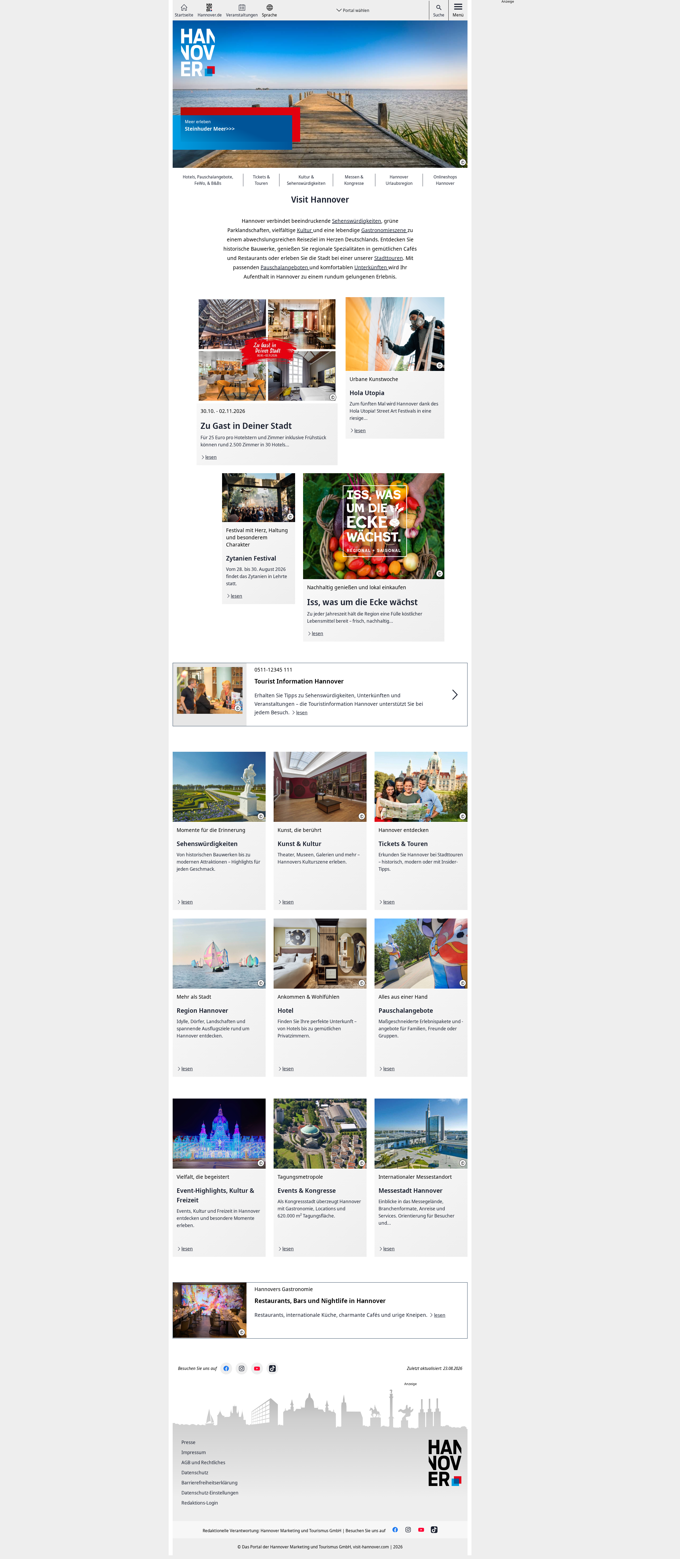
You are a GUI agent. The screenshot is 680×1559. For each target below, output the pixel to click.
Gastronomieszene (384, 230)
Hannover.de (210, 14)
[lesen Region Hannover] (219, 998)
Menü (458, 15)
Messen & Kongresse (354, 180)
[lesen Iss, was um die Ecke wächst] (373, 557)
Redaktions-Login (199, 1502)
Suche (438, 15)
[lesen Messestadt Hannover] (421, 1178)
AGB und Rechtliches (203, 1462)
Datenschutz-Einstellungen (210, 1492)
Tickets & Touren (261, 180)
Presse (188, 1442)
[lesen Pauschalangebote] (421, 998)
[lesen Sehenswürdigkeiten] (219, 831)
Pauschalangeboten (285, 267)
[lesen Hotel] (320, 998)
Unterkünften (371, 267)
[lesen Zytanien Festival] (258, 538)
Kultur (305, 230)
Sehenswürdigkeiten (356, 220)
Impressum (193, 1452)
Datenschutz (194, 1472)
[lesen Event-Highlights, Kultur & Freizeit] (219, 1178)
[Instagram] (242, 1368)
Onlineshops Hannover (445, 180)
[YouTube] (257, 1368)
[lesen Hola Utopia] (395, 368)
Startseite (184, 14)
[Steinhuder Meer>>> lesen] (320, 94)
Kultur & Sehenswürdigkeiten (306, 180)
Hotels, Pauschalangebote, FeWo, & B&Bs (208, 180)
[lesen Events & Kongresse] (320, 1178)
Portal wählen (356, 10)
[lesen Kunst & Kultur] (320, 831)
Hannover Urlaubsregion (399, 180)
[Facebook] (226, 1368)
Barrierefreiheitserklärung (209, 1482)
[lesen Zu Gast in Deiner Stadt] (267, 381)
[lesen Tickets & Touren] (421, 831)
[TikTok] (272, 1368)
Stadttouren (388, 258)
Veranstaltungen (242, 14)
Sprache (269, 14)
